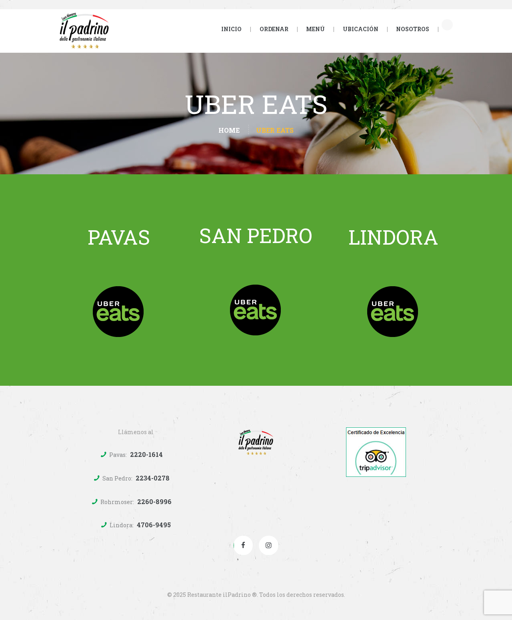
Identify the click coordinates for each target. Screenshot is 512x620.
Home (229, 130)
